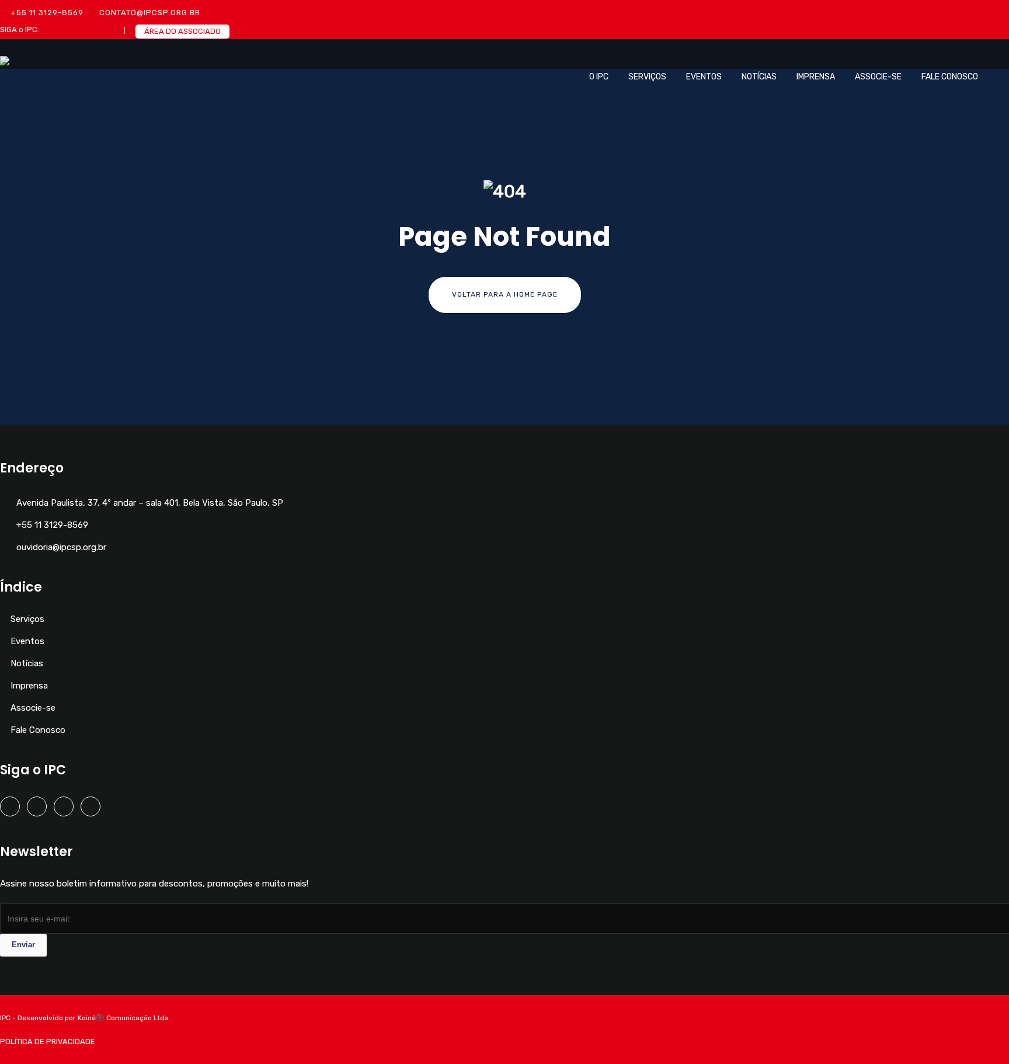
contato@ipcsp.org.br (149, 12)
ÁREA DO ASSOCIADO (182, 31)
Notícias (759, 77)
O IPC (598, 77)
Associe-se (878, 77)
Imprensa (815, 77)
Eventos (704, 77)
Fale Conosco (949, 77)
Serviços (647, 77)
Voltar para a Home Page (505, 294)
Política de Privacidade (47, 1041)
